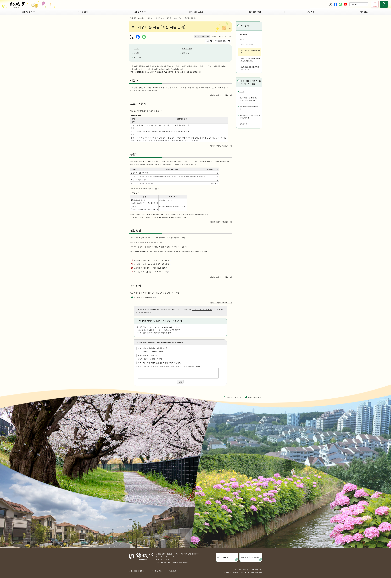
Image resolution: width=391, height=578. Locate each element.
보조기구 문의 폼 (144, 297)
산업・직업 (310, 12)
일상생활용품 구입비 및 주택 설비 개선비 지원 (250, 68)
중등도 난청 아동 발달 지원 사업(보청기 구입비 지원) (250, 60)
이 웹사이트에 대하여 (136, 571)
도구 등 (241, 39)
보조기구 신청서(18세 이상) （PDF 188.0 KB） (152, 264)
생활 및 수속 (27, 12)
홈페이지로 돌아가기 (255, 397)
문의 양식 (137, 57)
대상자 (136, 48)
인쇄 (207, 41)
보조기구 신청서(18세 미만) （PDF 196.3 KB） (152, 260)
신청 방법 (185, 53)
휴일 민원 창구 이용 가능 (250, 557)
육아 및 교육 (83, 12)
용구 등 (168, 18)
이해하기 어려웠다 (158, 351)
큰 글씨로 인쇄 (221, 41)
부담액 (136, 53)
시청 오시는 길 (222, 557)
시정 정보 (364, 12)
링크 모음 (172, 571)
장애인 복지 (160, 18)
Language (354, 4)
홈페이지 (141, 18)
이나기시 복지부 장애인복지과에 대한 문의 (155, 333)
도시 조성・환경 (255, 12)
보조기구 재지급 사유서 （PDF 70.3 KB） (149, 268)
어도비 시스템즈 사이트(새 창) (202, 309)
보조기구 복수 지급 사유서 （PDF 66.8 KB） (150, 272)
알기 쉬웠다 (143, 351)
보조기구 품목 (187, 48)
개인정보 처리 (157, 571)
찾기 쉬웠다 (143, 359)
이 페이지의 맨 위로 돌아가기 (221, 95)
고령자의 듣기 (244, 124)
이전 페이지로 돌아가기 (235, 397)
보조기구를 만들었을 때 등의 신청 (249, 108)
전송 (180, 382)
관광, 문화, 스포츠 (196, 12)
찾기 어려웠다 (157, 359)
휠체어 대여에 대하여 (247, 44)
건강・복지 (150, 18)
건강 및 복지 (138, 12)
